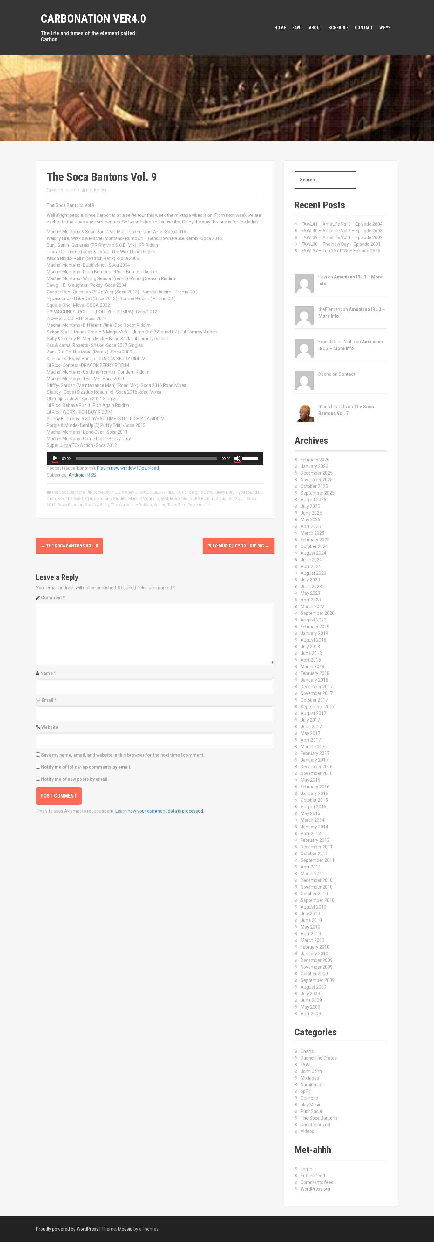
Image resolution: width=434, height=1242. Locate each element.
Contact (364, 27)
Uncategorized (315, 1124)
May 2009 (310, 1007)
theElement (96, 190)
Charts (307, 1051)
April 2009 (311, 1013)
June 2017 (311, 726)
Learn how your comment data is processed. (159, 810)
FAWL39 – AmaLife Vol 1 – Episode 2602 (342, 237)
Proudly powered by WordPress (67, 1229)
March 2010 (312, 940)
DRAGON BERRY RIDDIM (158, 492)
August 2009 (313, 987)
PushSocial (312, 1111)
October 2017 (314, 700)
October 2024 (314, 546)
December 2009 (317, 960)
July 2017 (310, 720)
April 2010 (311, 933)
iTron (51, 498)
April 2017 (311, 740)
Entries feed (313, 1175)
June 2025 (311, 513)
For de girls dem (197, 492)
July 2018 (310, 646)
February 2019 (315, 626)
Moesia (125, 1229)
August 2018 (313, 639)
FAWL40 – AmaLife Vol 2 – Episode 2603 (342, 230)
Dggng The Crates (319, 1057)
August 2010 (313, 906)
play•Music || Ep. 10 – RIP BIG (238, 545)
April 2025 (311, 526)
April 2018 (311, 659)
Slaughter (224, 498)
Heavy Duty (224, 492)
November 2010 (317, 886)
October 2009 (314, 973)
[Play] (55, 458)
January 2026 (314, 466)
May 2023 (310, 593)
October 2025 (314, 486)
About (315, 27)
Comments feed (317, 1182)
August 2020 (313, 619)
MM (164, 498)
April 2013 (311, 833)
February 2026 (315, 459)
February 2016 (315, 786)
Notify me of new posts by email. (75, 779)
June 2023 (311, 586)
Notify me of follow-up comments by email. (86, 767)
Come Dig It (103, 492)
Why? (384, 27)
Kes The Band (70, 498)
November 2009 (317, 967)
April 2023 (311, 599)
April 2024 (311, 566)
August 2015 (313, 806)
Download (149, 467)
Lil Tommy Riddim (110, 498)
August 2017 (313, 713)
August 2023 (313, 573)
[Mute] (237, 458)
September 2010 (318, 900)
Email (49, 700)
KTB (88, 498)
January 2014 (314, 826)
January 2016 (314, 793)
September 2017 (318, 706)
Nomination (312, 1084)
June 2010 (311, 920)
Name (48, 673)
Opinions (309, 1098)
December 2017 (317, 686)
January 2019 (314, 633)
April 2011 (311, 866)
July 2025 (310, 506)
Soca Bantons (70, 504)
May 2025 (310, 519)
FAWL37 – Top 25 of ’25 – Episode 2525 (341, 250)
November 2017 (317, 693)
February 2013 (315, 840)
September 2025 (318, 493)
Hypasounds (247, 492)
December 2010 (317, 880)
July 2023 (310, 579)
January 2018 (314, 680)
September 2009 (318, 980)
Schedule (339, 27)
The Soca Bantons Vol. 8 (69, 545)
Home (280, 27)
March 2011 (312, 873)
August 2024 (313, 553)
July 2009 (310, 993)
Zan (181, 504)
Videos (307, 1131)
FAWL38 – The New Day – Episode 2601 (341, 244)
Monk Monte (181, 498)
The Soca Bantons (68, 492)
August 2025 (313, 499)
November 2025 (317, 479)
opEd (306, 1091)
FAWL (297, 27)
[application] (155, 458)
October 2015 (314, 800)
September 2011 (318, 860)
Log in (306, 1168)
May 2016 (310, 780)
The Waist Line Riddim (131, 504)
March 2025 (312, 533)
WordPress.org (315, 1188)
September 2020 (318, 613)
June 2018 (311, 653)
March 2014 (312, 820)
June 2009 (311, 1000)
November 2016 (317, 773)
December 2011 (317, 846)
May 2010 (310, 927)
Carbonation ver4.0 (93, 18)
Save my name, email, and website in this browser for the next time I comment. (123, 755)
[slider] (251, 457)
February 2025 (315, 539)
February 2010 (315, 947)
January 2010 (314, 953)
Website (49, 727)
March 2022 (312, 606)
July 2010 (310, 913)
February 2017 (315, 753)
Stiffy (104, 504)
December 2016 (317, 766)
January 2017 (314, 760)
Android (77, 474)
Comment (53, 597)
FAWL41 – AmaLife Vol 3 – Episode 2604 (342, 224)
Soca (240, 498)
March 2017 (312, 746)
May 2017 (310, 733)
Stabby (91, 504)
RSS (91, 474)
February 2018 (315, 673)
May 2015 (310, 813)
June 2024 (311, 559)
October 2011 (314, 853)
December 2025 (317, 473)
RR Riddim (204, 498)
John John (311, 1071)
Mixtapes (310, 1078)
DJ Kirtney (125, 492)
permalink (201, 504)
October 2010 (314, 893)
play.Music (311, 1104)
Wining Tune (165, 504)
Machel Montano (143, 498)
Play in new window (116, 467)
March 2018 (312, 666)
